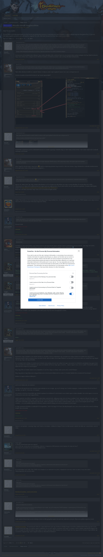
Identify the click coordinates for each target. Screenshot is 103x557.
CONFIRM (40, 300)
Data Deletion (42, 305)
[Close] (79, 251)
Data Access (51, 305)
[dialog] (51, 278)
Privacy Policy (60, 305)
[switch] (71, 277)
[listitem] (51, 273)
